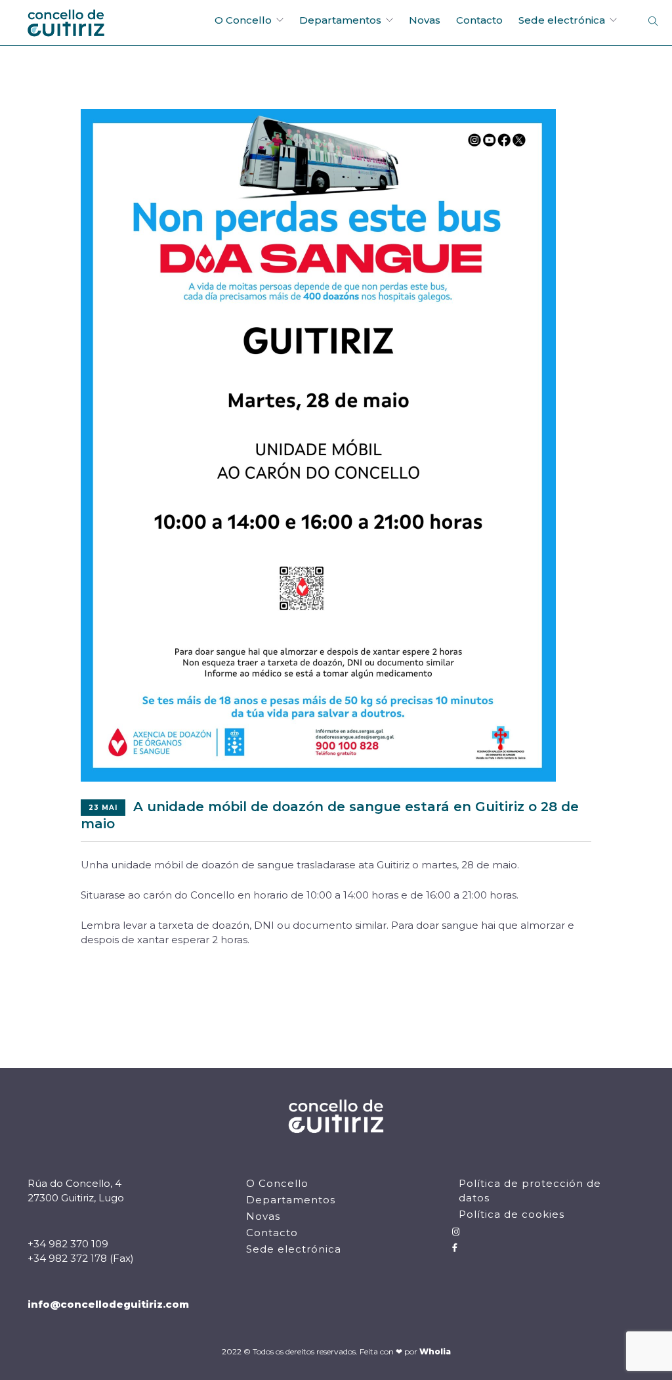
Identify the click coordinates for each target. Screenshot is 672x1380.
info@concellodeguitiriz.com (108, 1304)
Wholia (435, 1351)
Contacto (479, 20)
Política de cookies (511, 1214)
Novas (424, 20)
